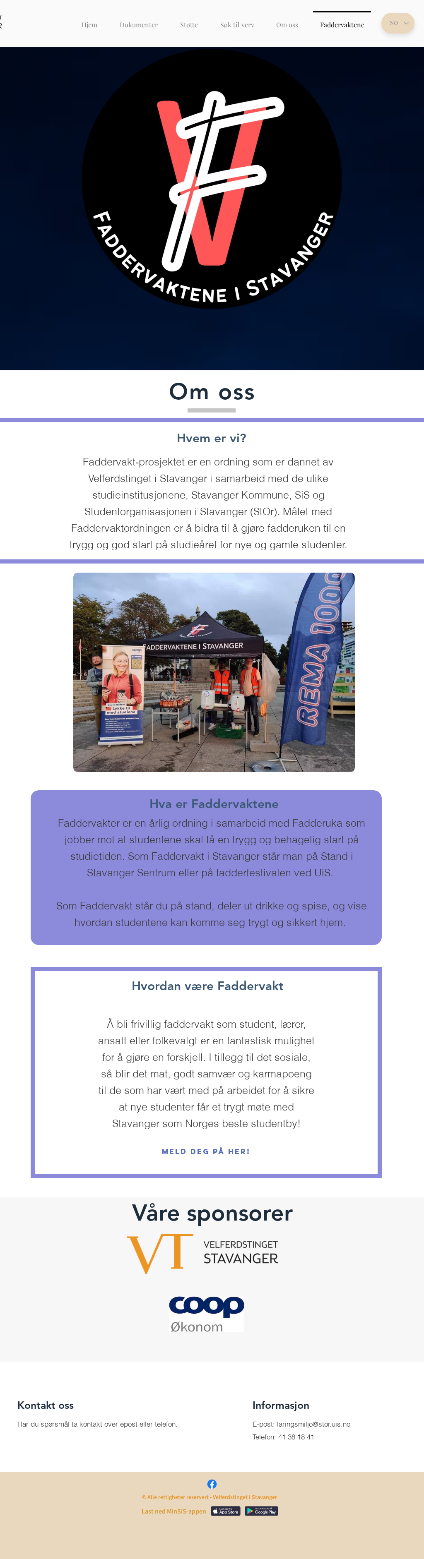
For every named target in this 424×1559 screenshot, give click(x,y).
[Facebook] (212, 1484)
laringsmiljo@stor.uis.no (313, 1424)
